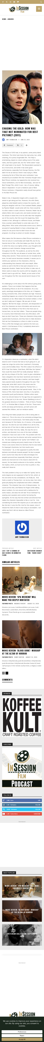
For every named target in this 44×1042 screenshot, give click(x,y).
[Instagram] (10, 2)
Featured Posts (7, 603)
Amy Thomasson (11, 139)
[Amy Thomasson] (4, 139)
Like (39, 800)
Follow (37, 805)
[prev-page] (3, 673)
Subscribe (37, 814)
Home (4, 19)
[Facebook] (3, 2)
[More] (26, 145)
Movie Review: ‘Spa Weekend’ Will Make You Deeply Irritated (19, 598)
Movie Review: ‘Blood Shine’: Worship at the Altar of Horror (21, 652)
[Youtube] (14, 2)
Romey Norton (19, 657)
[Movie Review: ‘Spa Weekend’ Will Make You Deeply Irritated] (22, 581)
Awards (11, 19)
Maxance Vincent (20, 603)
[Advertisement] (22, 45)
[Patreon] (18, 2)
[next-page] (7, 673)
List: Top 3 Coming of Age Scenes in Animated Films (11, 553)
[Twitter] (7, 2)
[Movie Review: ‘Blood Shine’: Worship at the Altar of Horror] (22, 634)
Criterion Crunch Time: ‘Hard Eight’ (34, 552)
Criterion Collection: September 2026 (22, 935)
